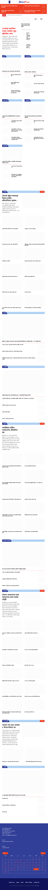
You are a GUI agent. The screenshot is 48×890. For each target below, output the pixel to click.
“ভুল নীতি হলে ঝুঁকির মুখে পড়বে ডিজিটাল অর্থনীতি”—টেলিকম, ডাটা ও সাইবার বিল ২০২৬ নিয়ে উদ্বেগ (18, 398)
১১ (11, 863)
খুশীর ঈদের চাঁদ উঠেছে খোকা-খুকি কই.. (39, 121)
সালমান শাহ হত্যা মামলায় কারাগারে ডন (16, 167)
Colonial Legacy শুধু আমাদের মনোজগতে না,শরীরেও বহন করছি (12, 344)
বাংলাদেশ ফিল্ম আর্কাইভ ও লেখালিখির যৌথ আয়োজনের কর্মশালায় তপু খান (11, 162)
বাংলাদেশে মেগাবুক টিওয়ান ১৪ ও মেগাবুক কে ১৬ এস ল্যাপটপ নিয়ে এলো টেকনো (15, 91)
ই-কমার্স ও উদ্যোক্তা (6, 540)
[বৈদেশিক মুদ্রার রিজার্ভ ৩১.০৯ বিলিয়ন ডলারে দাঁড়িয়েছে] (35, 300)
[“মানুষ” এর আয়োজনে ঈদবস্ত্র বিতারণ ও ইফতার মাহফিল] (41, 574)
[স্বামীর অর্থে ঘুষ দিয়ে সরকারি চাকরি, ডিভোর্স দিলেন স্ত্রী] (28, 93)
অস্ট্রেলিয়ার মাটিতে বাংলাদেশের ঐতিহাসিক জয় (10, 430)
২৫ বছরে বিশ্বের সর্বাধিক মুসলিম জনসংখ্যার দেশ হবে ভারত (13, 795)
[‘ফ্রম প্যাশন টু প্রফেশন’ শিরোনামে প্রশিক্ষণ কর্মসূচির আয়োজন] (23, 555)
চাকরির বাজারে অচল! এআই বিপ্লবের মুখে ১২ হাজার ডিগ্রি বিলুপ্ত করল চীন (16, 395)
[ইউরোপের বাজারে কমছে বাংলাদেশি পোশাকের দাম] (12, 269)
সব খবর (42, 191)
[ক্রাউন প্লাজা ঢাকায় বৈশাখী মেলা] (35, 704)
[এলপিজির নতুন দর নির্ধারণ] (12, 253)
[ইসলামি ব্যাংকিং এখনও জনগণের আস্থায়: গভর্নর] (12, 285)
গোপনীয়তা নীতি (36, 882)
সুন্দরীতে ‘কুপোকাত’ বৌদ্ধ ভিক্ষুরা (30, 72)
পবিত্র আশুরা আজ (5, 798)
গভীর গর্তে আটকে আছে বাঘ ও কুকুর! (38, 76)
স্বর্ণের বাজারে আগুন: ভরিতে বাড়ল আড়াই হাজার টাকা (10, 244)
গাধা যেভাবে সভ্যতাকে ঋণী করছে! (39, 83)
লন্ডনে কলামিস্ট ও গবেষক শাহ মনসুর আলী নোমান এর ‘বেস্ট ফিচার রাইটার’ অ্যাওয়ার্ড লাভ (16, 130)
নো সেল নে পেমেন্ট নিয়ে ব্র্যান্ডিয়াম (30, 680)
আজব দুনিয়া (28, 56)
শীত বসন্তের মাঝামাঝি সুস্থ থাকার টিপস (16, 75)
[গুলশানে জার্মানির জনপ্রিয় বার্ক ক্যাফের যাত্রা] (35, 626)
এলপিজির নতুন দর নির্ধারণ (6, 261)
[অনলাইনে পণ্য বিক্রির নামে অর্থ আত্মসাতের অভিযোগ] (41, 587)
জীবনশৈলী (5, 590)
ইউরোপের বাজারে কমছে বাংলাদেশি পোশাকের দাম (9, 276)
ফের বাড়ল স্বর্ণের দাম (28, 292)
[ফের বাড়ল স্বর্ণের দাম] (35, 285)
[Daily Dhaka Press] (24, 2)
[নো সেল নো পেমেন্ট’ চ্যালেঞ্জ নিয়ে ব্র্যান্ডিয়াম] (35, 642)
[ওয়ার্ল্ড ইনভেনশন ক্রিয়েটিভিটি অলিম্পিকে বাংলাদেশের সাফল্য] (12, 108)
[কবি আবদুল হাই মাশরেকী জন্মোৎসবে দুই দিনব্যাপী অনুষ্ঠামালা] (35, 108)
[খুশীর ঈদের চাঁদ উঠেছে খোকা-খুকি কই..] (28, 122)
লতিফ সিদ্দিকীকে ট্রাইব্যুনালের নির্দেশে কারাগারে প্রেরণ (34, 761)
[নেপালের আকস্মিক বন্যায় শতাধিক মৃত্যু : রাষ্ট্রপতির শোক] (20, 11)
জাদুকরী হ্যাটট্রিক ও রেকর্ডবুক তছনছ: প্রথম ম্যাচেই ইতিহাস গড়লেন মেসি (12, 532)
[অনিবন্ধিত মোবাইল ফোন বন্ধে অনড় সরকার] (41, 407)
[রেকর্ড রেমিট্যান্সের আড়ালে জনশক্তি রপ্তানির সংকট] (6, 122)
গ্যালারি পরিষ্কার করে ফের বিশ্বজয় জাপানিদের (31, 531)
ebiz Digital (37, 885)
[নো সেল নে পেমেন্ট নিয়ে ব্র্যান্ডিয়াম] (35, 673)
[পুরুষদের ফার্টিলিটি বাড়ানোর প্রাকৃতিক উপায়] (5, 84)
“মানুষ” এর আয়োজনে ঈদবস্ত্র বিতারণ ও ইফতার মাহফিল (11, 572)
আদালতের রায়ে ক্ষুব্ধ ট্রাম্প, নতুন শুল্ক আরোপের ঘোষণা (33, 261)
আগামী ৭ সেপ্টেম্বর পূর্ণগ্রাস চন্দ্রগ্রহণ (8, 418)
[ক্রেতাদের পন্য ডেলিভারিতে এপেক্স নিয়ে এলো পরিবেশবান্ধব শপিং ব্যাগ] (23, 33)
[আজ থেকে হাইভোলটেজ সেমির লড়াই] (35, 458)
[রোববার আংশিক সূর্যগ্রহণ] (41, 413)
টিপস (4, 56)
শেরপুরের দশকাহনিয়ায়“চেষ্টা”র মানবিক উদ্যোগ (9, 579)
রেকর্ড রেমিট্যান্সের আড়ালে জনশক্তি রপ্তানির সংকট (16, 121)
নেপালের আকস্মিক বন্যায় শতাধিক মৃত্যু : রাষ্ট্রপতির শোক (8, 11)
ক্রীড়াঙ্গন (4, 423)
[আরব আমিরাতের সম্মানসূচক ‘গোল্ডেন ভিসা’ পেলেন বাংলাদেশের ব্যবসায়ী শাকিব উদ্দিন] (6, 139)
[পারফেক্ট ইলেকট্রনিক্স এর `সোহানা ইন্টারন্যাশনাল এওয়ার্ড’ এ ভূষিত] (12, 689)
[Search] (38, 2)
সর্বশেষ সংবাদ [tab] (36, 19)
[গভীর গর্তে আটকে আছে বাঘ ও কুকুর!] (28, 77)
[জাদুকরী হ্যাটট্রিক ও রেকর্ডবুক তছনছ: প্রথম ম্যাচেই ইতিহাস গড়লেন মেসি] (12, 524)
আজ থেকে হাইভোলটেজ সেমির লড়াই (30, 466)
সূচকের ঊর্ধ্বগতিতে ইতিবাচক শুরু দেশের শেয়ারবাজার (10, 228)
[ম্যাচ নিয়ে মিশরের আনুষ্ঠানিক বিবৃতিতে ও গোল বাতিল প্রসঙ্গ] (35, 475)
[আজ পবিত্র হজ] (41, 813)
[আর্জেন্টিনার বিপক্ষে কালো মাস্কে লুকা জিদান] (35, 507)
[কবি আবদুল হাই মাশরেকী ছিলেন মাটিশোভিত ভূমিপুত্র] (28, 130)
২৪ (5, 869)
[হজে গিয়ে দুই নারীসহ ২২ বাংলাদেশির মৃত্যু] (41, 807)
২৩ (42, 866)
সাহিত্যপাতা (28, 100)
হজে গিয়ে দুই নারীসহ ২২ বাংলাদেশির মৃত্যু (9, 805)
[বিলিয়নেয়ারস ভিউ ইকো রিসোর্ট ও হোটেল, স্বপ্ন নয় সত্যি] (12, 673)
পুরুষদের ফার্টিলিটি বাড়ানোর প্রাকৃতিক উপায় (15, 83)
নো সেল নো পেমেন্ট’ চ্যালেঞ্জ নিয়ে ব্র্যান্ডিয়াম (31, 649)
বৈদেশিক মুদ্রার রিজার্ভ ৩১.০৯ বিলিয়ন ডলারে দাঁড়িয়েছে (33, 307)
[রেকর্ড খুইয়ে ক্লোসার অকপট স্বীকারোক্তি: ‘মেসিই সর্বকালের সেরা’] (12, 492)
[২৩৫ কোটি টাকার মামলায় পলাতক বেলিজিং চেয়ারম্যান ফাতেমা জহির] (12, 300)
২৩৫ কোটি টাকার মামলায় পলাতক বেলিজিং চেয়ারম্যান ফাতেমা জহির (11, 308)
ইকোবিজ (4, 191)
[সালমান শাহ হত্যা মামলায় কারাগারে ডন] (6, 167)
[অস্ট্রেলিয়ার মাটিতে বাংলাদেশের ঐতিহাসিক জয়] (33, 433)
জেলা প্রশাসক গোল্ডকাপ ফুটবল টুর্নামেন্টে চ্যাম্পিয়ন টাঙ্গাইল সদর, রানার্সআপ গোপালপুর (11, 466)
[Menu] (9, 2)
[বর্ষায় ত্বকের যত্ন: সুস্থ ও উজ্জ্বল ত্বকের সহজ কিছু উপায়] (11, 64)
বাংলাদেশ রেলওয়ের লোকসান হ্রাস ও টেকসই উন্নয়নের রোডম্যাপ (12, 351)
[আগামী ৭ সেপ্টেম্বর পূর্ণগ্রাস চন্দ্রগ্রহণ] (41, 420)
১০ (5, 863)
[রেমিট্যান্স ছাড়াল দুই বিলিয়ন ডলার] (35, 269)
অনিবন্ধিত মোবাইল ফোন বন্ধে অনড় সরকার (9, 405)
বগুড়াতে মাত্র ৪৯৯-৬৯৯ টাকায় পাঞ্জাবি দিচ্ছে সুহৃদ (32, 696)
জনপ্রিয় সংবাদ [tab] (41, 19)
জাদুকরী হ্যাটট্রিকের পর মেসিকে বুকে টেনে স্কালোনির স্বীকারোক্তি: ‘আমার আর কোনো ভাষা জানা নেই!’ (11, 515)
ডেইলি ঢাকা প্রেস (12, 882)
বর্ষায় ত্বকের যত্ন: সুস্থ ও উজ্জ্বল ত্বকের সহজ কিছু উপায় (11, 71)
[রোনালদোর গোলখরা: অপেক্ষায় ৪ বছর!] (35, 492)
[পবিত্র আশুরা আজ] (41, 800)
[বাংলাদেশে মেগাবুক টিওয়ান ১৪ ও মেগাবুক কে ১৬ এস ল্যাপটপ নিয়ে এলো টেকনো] (5, 92)
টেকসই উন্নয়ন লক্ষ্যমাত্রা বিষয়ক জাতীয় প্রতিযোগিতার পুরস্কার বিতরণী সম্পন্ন (10, 198)
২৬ (17, 869)
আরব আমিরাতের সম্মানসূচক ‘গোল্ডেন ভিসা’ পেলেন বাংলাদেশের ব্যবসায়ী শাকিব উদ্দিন (16, 138)
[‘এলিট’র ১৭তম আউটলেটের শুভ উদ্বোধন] (12, 658)
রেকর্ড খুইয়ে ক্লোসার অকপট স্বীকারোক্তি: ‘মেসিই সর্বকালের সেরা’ (11, 499)
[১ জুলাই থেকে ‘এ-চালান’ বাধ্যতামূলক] (35, 221)
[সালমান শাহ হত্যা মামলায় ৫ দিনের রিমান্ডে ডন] (44, 6)
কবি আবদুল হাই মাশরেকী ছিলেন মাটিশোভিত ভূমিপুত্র (38, 130)
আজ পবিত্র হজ (4, 811)
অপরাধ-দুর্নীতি (5, 721)
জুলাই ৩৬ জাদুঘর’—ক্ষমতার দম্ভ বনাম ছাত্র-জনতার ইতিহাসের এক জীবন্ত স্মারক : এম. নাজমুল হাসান (21, 341)
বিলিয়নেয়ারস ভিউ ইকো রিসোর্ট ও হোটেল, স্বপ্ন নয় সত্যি (10, 680)
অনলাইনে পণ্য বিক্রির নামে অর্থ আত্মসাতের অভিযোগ (10, 585)
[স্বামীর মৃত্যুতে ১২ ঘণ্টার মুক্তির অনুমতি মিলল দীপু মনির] (12, 754)
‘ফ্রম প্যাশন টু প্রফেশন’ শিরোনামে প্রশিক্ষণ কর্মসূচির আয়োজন (14, 569)
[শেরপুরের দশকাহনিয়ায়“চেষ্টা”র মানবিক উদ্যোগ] (41, 580)
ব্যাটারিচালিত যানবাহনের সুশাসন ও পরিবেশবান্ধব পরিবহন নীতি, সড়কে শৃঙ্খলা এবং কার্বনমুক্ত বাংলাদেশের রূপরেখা (18, 358)
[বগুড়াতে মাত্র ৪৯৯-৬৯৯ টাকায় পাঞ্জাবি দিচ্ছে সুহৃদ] (35, 689)
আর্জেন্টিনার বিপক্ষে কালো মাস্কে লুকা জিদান (31, 514)
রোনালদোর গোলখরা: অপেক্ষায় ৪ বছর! (30, 499)
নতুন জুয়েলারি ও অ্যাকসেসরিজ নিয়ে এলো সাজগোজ (10, 649)
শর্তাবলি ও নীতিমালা (28, 882)
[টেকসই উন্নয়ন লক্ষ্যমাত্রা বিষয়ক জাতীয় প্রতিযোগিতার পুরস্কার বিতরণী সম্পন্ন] (33, 201)
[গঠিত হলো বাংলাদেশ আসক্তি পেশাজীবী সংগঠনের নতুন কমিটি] (20, 6)
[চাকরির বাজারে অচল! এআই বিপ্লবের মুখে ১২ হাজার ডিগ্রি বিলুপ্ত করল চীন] (23, 381)
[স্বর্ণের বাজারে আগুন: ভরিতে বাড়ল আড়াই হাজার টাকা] (12, 237)
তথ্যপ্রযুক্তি (5, 366)
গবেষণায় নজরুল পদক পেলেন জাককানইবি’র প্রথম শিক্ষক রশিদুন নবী (39, 138)
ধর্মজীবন (4, 766)
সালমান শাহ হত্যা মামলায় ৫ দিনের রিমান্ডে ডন (32, 6)
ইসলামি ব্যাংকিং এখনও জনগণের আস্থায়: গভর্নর (9, 292)
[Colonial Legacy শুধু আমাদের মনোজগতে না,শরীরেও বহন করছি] (41, 346)
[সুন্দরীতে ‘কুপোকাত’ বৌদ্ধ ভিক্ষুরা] (35, 64)
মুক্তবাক (4, 313)
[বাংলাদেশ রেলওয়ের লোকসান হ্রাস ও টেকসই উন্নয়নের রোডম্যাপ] (41, 353)
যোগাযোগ (17, 882)
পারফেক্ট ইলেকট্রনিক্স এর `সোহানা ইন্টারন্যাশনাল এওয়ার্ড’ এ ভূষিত (12, 696)
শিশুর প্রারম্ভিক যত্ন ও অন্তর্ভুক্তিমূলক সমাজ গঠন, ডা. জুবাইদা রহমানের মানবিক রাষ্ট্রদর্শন (16, 175)
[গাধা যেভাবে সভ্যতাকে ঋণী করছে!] (28, 85)
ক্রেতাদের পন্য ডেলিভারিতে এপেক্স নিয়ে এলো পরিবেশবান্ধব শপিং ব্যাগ (28, 36)
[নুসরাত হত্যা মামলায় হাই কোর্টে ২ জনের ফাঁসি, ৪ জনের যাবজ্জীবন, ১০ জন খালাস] (44, 11)
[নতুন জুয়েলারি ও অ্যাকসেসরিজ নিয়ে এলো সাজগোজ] (12, 642)
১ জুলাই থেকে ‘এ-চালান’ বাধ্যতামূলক (30, 228)
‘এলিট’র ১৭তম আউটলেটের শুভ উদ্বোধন (8, 665)
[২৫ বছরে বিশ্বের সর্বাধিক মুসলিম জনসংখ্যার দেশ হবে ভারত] (23, 781)
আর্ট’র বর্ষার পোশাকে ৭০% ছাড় (29, 665)
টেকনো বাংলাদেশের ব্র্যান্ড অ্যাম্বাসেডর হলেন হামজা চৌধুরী (25, 25)
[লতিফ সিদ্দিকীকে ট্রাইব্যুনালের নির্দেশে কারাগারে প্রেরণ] (36, 754)
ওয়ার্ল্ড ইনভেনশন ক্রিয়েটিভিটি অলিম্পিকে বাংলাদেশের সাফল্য (11, 116)
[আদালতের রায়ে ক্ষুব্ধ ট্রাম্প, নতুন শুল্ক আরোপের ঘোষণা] (35, 253)
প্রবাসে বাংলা (5, 100)
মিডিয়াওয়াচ (5, 145)
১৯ (17, 866)
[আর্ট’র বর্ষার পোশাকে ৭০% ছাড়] (35, 658)
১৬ (42, 863)
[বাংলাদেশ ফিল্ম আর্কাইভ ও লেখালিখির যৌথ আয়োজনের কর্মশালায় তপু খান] (12, 154)
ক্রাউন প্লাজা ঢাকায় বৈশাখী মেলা (29, 712)
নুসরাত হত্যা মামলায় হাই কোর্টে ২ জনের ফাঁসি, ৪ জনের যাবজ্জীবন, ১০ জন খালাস (32, 11)
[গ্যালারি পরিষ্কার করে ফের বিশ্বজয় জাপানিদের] (35, 524)
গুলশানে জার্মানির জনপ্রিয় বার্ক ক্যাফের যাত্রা (31, 633)
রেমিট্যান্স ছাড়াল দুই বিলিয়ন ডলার (30, 276)
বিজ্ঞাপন (22, 882)
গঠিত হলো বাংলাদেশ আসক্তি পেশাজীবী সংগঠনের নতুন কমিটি (9, 6)
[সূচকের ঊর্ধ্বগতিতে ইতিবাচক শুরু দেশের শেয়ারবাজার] (12, 221)
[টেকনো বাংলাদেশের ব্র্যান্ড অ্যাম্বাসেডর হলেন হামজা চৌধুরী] (26, 19)
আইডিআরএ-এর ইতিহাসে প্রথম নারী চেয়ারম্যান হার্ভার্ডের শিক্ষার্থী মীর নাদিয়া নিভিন (34, 245)
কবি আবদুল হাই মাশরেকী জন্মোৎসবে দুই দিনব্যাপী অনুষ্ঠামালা (33, 116)
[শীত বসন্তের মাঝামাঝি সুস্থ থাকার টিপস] (5, 76)
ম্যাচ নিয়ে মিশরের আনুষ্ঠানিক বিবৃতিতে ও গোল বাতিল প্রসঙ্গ (33, 482)
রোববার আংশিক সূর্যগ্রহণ (6, 411)
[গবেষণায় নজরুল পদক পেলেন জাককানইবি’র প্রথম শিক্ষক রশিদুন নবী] (28, 139)
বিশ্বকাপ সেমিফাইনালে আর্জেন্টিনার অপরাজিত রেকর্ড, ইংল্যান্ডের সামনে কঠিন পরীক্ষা (11, 483)
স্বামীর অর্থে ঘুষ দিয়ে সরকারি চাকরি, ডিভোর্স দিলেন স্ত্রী (39, 92)
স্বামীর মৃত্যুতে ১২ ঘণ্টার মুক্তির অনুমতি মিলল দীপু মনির (10, 761)
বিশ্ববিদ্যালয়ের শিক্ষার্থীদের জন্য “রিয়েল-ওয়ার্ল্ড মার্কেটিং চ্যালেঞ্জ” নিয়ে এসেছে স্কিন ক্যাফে (11, 712)
